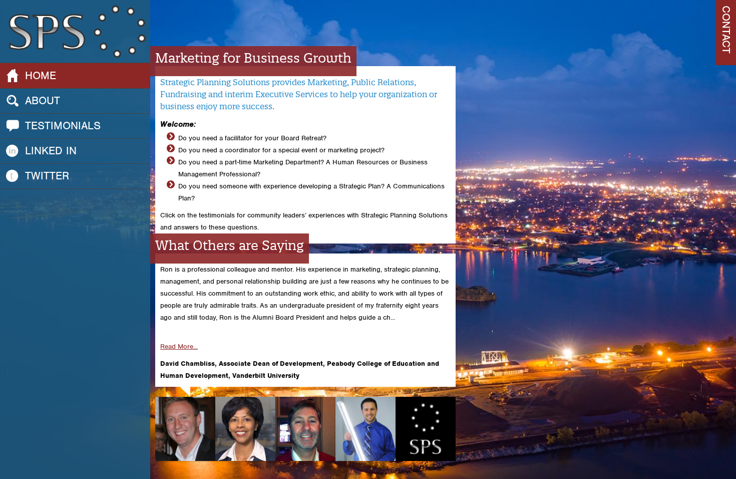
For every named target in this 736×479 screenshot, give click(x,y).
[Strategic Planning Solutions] (75, 31)
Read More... (179, 346)
